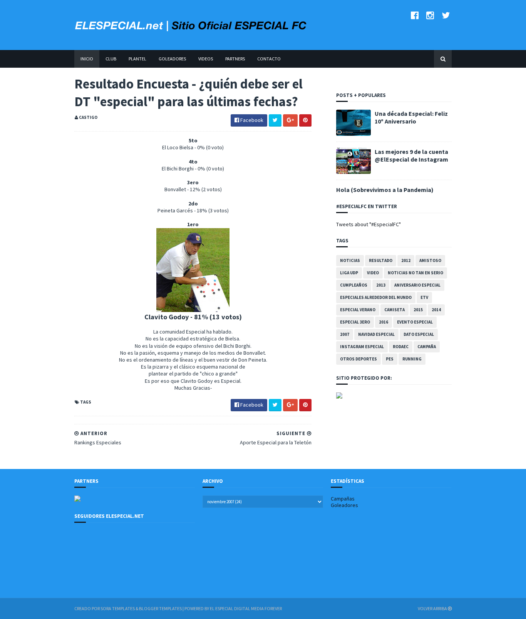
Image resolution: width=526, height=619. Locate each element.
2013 (380, 285)
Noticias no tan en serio (415, 272)
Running (412, 359)
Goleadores (172, 59)
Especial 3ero (355, 322)
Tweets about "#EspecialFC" (368, 224)
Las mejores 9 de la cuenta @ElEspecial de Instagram (411, 155)
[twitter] (446, 15)
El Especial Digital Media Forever (246, 608)
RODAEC (401, 346)
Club (111, 59)
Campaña (426, 346)
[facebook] (414, 15)
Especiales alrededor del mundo (376, 297)
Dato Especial (419, 334)
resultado (380, 260)
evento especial (415, 322)
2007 (344, 334)
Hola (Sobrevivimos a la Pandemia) (385, 190)
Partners (235, 59)
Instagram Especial (362, 346)
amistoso (430, 260)
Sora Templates (118, 608)
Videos (205, 59)
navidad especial (376, 334)
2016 (383, 322)
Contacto (269, 59)
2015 (418, 309)
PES (390, 359)
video (373, 272)
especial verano (357, 309)
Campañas (343, 498)
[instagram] (430, 15)
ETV (424, 297)
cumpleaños (353, 285)
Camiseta (394, 309)
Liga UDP (349, 272)
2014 (436, 309)
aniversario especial (417, 285)
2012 (405, 260)
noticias (350, 260)
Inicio (86, 59)
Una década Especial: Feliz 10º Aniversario (411, 117)
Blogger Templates (160, 608)
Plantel (137, 59)
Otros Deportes (358, 359)
